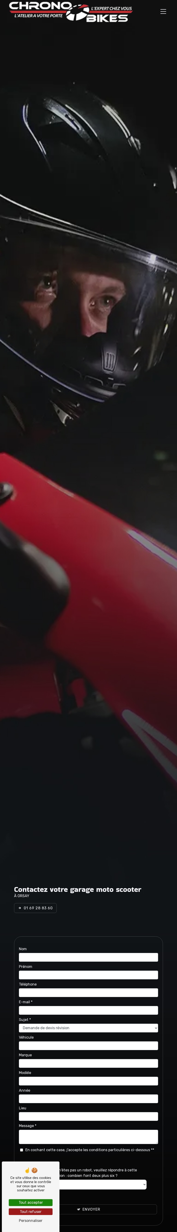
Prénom (25, 966)
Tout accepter (31, 1202)
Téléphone (28, 984)
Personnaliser (30, 1220)
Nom (23, 949)
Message (26, 1126)
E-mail (24, 1002)
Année (24, 1090)
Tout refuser (30, 1211)
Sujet (23, 1019)
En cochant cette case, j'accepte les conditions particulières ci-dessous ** (89, 1150)
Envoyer (91, 1209)
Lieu (22, 1108)
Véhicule (26, 1037)
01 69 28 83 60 (38, 908)
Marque (25, 1055)
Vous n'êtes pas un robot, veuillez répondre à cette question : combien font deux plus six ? (93, 1173)
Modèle (25, 1073)
